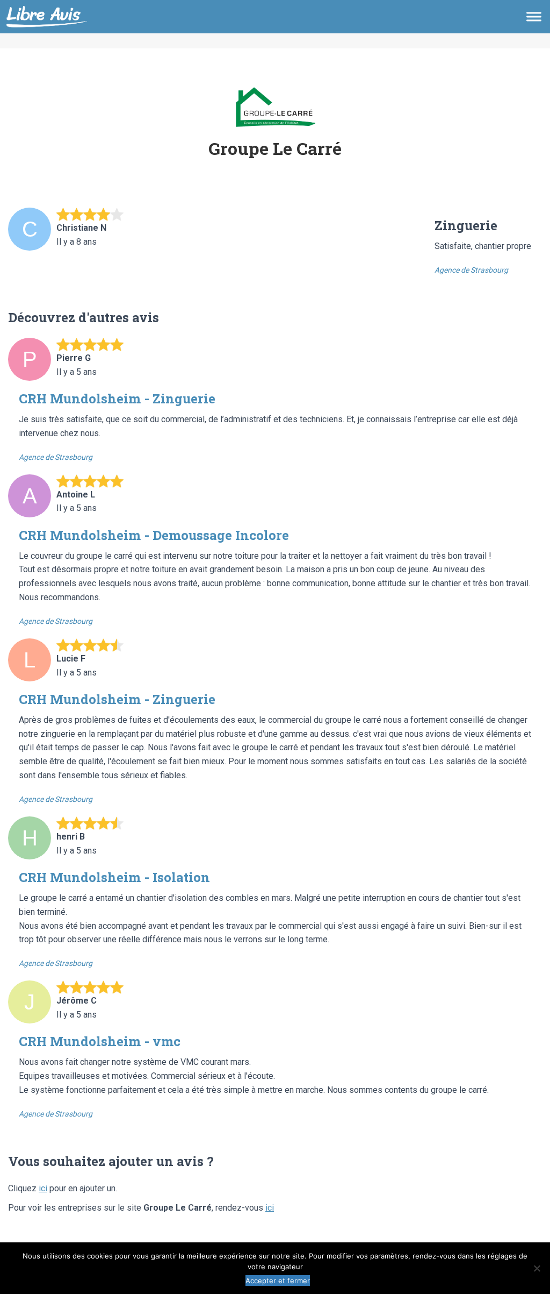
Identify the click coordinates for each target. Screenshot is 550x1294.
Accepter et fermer (277, 1280)
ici (43, 1188)
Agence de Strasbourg (471, 270)
